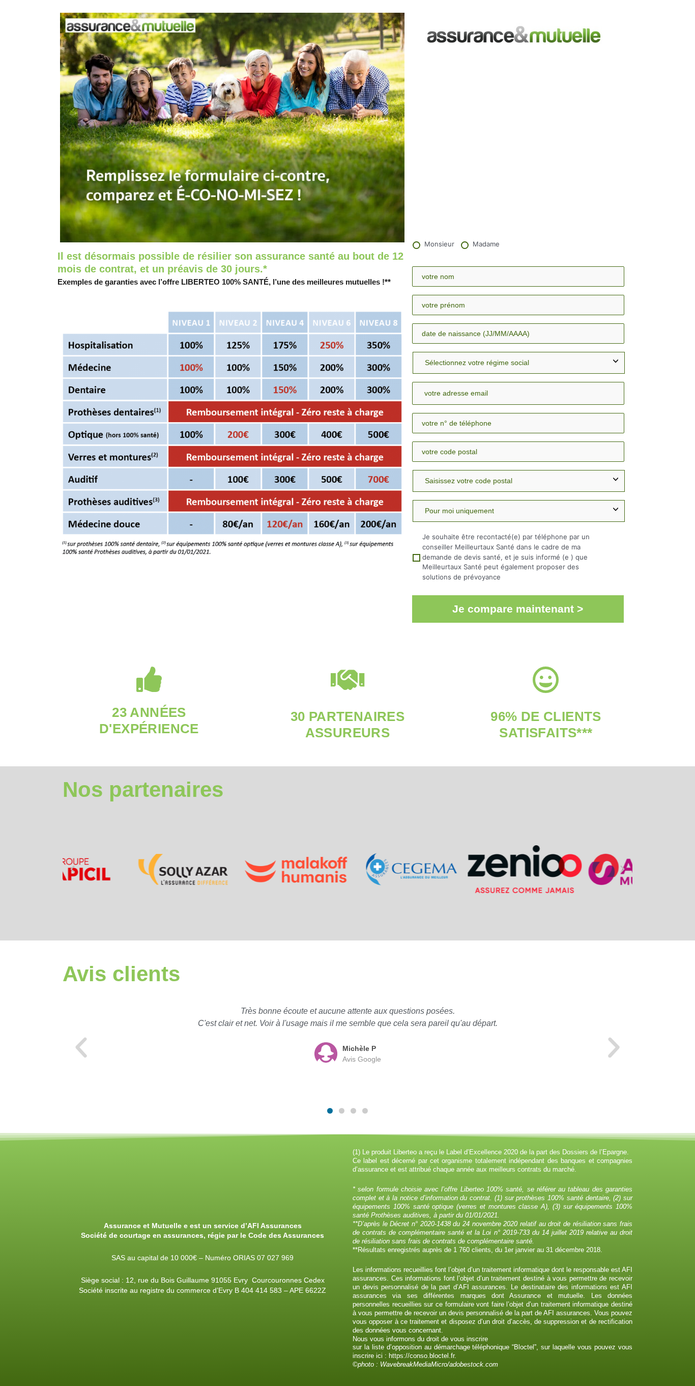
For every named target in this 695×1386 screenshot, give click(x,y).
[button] (72, 869)
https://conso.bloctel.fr (421, 1356)
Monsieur (439, 244)
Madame (486, 244)
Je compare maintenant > (517, 609)
